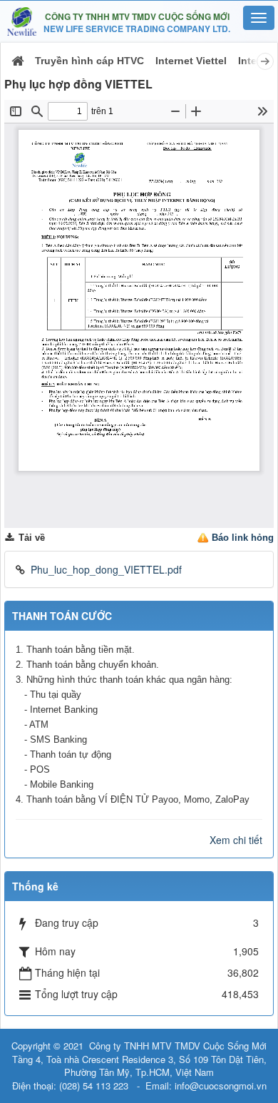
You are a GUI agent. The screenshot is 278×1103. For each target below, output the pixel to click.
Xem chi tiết (236, 840)
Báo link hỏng (243, 537)
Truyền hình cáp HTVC (89, 60)
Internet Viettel (191, 60)
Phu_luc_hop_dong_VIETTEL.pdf (106, 569)
